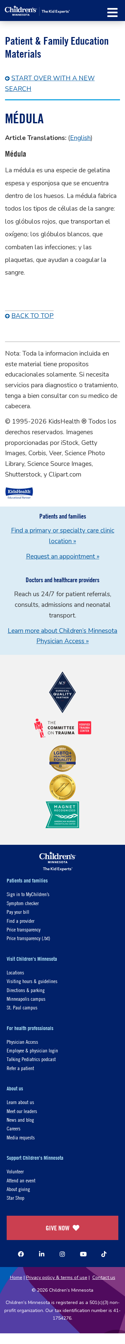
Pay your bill (18, 911)
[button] (112, 12)
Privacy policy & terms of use (56, 1277)
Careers (13, 1128)
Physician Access (22, 1041)
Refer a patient (20, 1068)
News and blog (20, 1119)
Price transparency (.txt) (28, 938)
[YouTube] (83, 1254)
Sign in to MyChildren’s (28, 894)
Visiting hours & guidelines (32, 981)
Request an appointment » (62, 556)
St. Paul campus (22, 1007)
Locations (15, 972)
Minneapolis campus (26, 998)
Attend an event (21, 1180)
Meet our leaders (22, 1111)
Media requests (21, 1137)
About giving (18, 1189)
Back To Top (32, 316)
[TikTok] (104, 1254)
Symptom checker (23, 903)
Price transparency (23, 929)
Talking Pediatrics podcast (31, 1059)
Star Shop (15, 1197)
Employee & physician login (32, 1050)
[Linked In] (42, 1254)
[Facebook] (21, 1254)
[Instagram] (62, 1254)
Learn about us (20, 1102)
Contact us (103, 1277)
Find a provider (20, 920)
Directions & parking (26, 990)
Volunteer (15, 1171)
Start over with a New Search (50, 83)
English (80, 138)
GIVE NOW (57, 1228)
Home (16, 1277)
